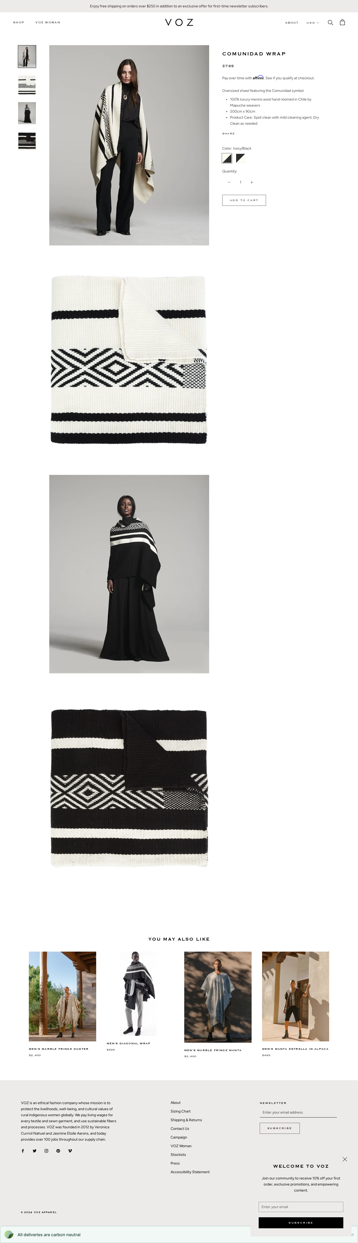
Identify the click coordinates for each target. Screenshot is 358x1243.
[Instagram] (46, 1151)
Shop (18, 22)
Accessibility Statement (190, 1172)
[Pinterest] (253, 132)
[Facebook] (239, 132)
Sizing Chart (181, 1111)
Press (175, 1163)
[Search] (330, 22)
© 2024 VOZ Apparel (39, 1212)
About (292, 22)
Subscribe (301, 1222)
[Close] (345, 1159)
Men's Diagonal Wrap (129, 1043)
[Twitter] (246, 132)
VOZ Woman (47, 22)
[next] (342, 999)
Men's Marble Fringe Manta (213, 1050)
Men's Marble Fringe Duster (59, 1049)
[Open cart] (342, 22)
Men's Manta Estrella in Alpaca (295, 1049)
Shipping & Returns (186, 1120)
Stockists (178, 1154)
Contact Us (180, 1128)
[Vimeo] (70, 1151)
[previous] (16, 999)
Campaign (179, 1137)
